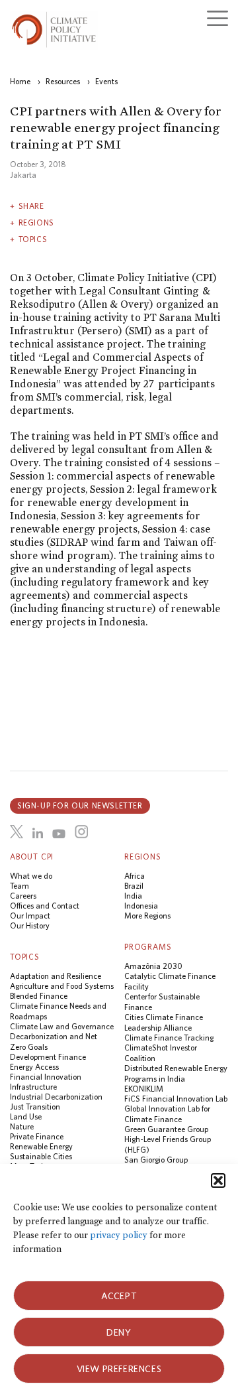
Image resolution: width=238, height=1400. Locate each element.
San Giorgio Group (156, 1159)
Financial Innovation (45, 1076)
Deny (118, 1332)
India (133, 895)
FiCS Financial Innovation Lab (175, 1098)
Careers (23, 895)
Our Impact (30, 915)
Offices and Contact (44, 905)
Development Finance (48, 1056)
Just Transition (35, 1106)
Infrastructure (33, 1086)
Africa (134, 875)
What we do (31, 875)
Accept (119, 1296)
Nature (22, 1126)
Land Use (26, 1116)
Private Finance (36, 1136)
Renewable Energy (41, 1146)
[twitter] (16, 831)
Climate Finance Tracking (169, 1037)
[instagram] (81, 831)
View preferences (119, 1369)
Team (19, 885)
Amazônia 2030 (153, 966)
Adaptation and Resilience (55, 976)
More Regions (147, 915)
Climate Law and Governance (62, 1026)
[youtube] (58, 834)
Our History (30, 925)
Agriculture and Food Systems (62, 986)
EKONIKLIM (143, 1088)
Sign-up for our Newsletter (80, 805)
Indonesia (141, 905)
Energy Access (34, 1066)
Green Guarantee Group (166, 1129)
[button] (218, 1180)
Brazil (133, 885)
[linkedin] (37, 834)
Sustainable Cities (41, 1156)
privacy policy (118, 1235)
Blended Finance (38, 995)
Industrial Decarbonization (56, 1096)
